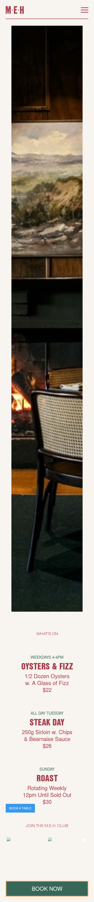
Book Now (47, 889)
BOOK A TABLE (20, 808)
